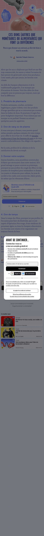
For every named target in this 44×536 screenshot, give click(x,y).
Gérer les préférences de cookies (22, 294)
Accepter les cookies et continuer (22, 290)
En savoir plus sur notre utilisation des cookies (22, 296)
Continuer (22, 269)
